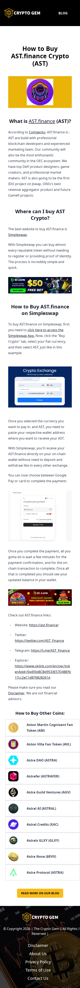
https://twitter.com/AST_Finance (39, 640)
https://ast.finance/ (44, 625)
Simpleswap (17, 234)
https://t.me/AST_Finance (50, 650)
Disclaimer (16, 693)
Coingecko (37, 132)
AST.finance (42, 121)
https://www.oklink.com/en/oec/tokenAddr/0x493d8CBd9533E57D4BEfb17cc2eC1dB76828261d (43, 672)
